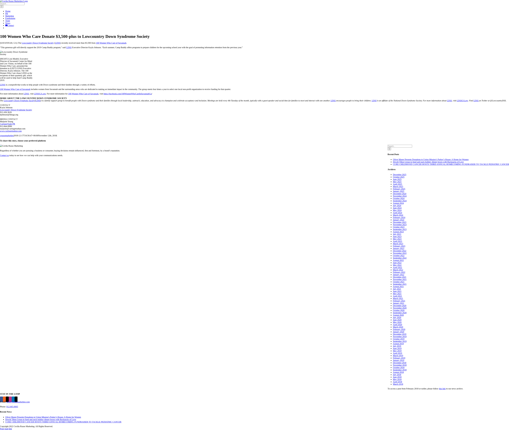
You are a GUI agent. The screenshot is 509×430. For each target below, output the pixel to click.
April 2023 (397, 241)
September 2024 (400, 201)
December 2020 (399, 305)
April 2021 (397, 296)
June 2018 (397, 377)
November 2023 (400, 224)
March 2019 (398, 355)
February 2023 (399, 246)
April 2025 (397, 184)
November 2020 (400, 308)
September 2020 (400, 313)
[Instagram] (10, 399)
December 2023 (399, 222)
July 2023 (397, 234)
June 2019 (397, 348)
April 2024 (397, 213)
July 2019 (397, 346)
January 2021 (398, 303)
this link (442, 389)
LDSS (57, 43)
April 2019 (397, 353)
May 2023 (397, 239)
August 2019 (398, 344)
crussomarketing (7, 135)
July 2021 (397, 289)
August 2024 (398, 203)
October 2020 (398, 310)
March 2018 (398, 384)
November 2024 (400, 196)
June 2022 (397, 263)
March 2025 (398, 186)
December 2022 (399, 251)
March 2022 (398, 270)
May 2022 (397, 265)
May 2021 (397, 294)
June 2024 (397, 208)
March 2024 (398, 215)
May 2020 (397, 322)
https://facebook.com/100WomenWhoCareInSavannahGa (128, 94)
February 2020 (399, 329)
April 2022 (397, 267)
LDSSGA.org (40, 94)
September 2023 (400, 229)
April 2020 (397, 324)
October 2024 (398, 198)
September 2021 (400, 284)
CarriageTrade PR (7, 124)
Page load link (6, 429)
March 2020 (398, 327)
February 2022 (399, 272)
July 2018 (397, 375)
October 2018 (398, 367)
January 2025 (398, 191)
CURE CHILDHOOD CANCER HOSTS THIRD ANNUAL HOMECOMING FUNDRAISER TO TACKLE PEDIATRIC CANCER (451, 164)
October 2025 (398, 177)
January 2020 (398, 332)
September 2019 (400, 341)
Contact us (4, 155)
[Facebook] (1, 399)
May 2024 (397, 210)
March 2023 (398, 244)
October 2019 (398, 339)
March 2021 (398, 298)
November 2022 (400, 253)
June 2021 (397, 291)
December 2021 (399, 277)
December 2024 (399, 194)
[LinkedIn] (13, 399)
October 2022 (398, 255)
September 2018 (400, 370)
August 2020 (398, 315)
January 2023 (398, 248)
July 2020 (397, 317)
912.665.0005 (12, 407)
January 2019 (398, 360)
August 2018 (398, 372)
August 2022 (398, 260)
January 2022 (398, 274)
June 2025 (397, 179)
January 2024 (398, 220)
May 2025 (397, 182)
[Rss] (4, 399)
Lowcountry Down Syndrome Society (38, 43)
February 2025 (399, 189)
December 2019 (399, 334)
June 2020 (397, 320)
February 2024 (399, 217)
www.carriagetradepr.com (11, 131)
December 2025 (399, 174)
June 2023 (397, 236)
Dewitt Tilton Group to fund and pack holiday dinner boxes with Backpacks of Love (428, 162)
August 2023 (398, 232)
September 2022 (400, 258)
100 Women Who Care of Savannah (111, 43)
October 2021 (398, 282)
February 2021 (399, 301)
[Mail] (16, 399)
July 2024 (397, 205)
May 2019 (397, 351)
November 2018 (400, 365)
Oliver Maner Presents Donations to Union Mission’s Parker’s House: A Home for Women (431, 159)
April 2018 (397, 382)
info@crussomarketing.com (18, 402)
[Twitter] (7, 399)
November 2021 (400, 279)
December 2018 (399, 363)
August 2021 (398, 286)
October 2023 (398, 227)
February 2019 (399, 358)
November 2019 (400, 336)
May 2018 (397, 379)
